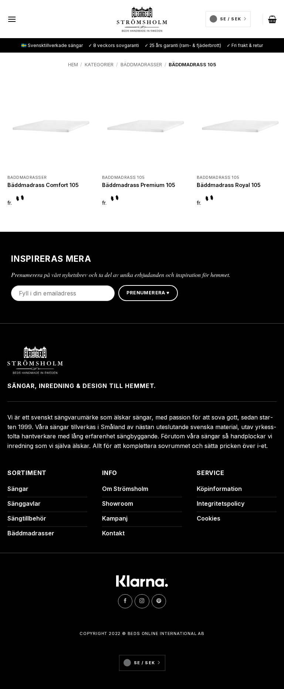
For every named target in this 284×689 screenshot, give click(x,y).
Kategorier (99, 64)
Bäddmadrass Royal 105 (229, 185)
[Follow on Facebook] (125, 601)
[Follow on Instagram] (142, 601)
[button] (11, 19)
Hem (73, 64)
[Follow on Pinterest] (159, 601)
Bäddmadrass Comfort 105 (43, 185)
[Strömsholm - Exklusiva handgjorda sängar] (142, 19)
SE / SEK (230, 19)
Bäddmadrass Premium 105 (138, 185)
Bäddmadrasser (141, 64)
